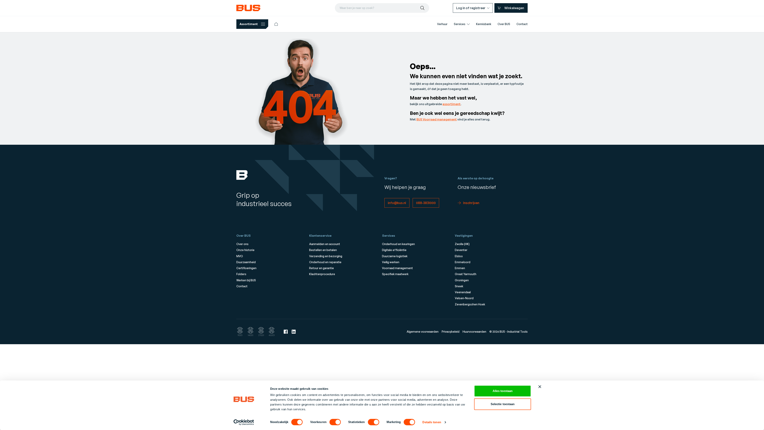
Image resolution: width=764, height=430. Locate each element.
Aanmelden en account (324, 244)
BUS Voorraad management (436, 119)
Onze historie (245, 250)
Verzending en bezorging (325, 256)
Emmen (460, 268)
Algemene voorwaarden (423, 331)
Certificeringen (246, 268)
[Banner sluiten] (539, 386)
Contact (242, 286)
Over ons (242, 244)
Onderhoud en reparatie (325, 262)
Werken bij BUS (246, 280)
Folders (241, 274)
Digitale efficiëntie (394, 250)
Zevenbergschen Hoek (470, 304)
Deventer (461, 250)
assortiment (451, 104)
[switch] (335, 422)
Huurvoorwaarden (474, 331)
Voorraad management (397, 268)
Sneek (459, 286)
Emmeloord (462, 262)
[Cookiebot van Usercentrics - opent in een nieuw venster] (243, 422)
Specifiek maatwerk (395, 274)
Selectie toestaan (503, 404)
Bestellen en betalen (323, 250)
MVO (239, 256)
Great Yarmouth (465, 274)
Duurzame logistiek (394, 256)
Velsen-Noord (464, 298)
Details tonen (431, 422)
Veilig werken (390, 262)
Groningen (462, 280)
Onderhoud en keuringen (398, 244)
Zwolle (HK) (462, 244)
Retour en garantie (321, 268)
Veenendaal (463, 292)
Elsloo (459, 256)
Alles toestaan (503, 391)
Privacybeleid (450, 331)
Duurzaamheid (246, 262)
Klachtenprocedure (322, 274)
